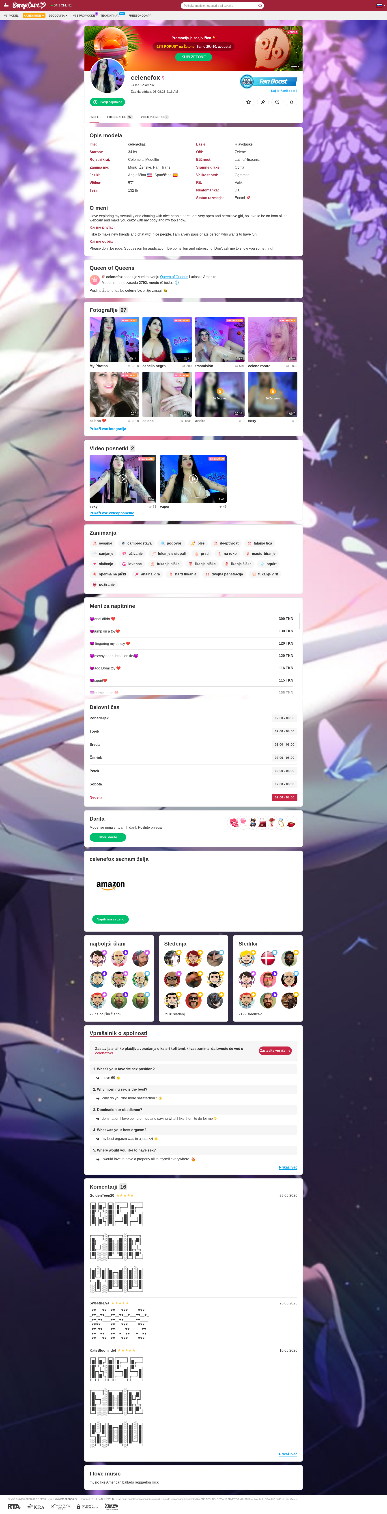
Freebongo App (140, 15)
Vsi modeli (11, 15)
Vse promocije (84, 15)
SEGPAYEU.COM (110, 1499)
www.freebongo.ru (66, 1498)
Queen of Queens (174, 277)
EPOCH (93, 1499)
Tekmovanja (109, 15)
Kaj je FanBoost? (284, 90)
